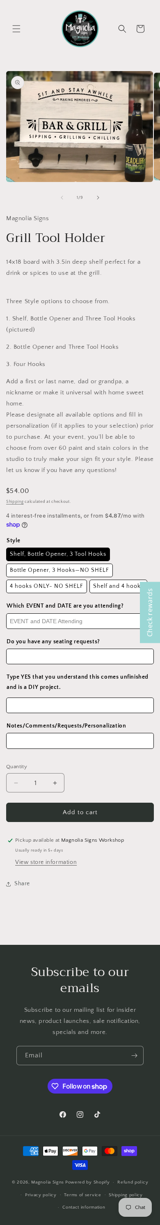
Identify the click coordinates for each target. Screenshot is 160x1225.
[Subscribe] (134, 1055)
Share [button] (22, 883)
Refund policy (132, 1182)
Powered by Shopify (87, 1182)
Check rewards (149, 612)
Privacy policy (41, 1195)
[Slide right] (98, 198)
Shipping (15, 502)
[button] (16, 29)
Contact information (83, 1207)
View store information (46, 862)
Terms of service (82, 1195)
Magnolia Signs (47, 1182)
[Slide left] (62, 198)
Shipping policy (126, 1195)
